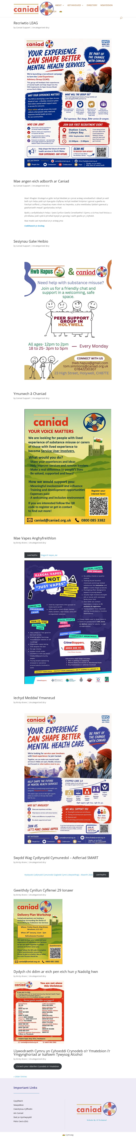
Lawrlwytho (32, 555)
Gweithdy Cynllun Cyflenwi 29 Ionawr (43, 890)
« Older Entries (20, 1076)
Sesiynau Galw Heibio (31, 241)
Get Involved (74, 5)
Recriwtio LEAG (26, 23)
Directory (92, 5)
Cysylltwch (50, 12)
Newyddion (106, 5)
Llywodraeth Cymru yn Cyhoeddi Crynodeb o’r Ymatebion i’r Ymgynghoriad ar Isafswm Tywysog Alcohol (62, 1053)
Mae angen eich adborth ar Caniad (41, 181)
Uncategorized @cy (40, 27)
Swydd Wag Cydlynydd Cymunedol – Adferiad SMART (56, 857)
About (58, 5)
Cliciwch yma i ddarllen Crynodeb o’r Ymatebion (37, 1066)
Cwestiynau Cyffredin (23, 1109)
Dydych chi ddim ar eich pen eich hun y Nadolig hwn (56, 971)
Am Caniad (18, 1113)
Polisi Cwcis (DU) (21, 1121)
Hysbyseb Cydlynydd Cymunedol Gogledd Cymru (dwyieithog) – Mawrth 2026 (58, 874)
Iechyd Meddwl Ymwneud (34, 697)
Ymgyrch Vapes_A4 (49, 555)
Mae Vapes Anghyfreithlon (35, 538)
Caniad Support (23, 27)
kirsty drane (21, 542)
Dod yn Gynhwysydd (23, 1117)
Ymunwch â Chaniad (30, 393)
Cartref (48, 5)
